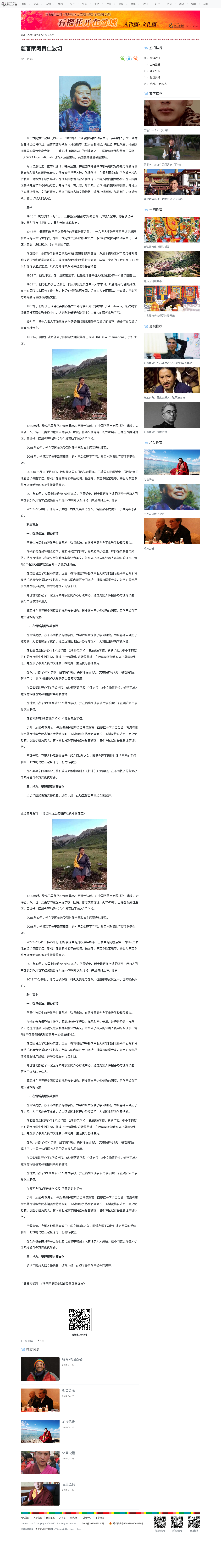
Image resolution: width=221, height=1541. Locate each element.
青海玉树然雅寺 (153, 281)
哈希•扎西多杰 (72, 1359)
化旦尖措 (68, 1453)
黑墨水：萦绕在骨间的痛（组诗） (163, 164)
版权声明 (87, 1517)
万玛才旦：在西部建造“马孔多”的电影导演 (168, 363)
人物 (30, 35)
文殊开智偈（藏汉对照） (158, 246)
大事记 (62, 1517)
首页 (23, 35)
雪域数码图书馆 (42, 1529)
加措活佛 (68, 1422)
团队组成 (50, 1517)
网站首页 (25, 1517)
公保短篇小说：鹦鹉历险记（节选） (164, 199)
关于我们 (37, 1517)
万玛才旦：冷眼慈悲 (155, 432)
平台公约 (99, 1517)
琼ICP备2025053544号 (93, 1523)
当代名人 (38, 35)
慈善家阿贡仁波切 (154, 514)
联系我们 (74, 1517)
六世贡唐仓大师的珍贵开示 (159, 315)
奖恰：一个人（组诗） (157, 130)
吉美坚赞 (68, 1484)
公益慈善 (49, 35)
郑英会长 (68, 1391)
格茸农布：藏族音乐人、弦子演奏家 (164, 397)
